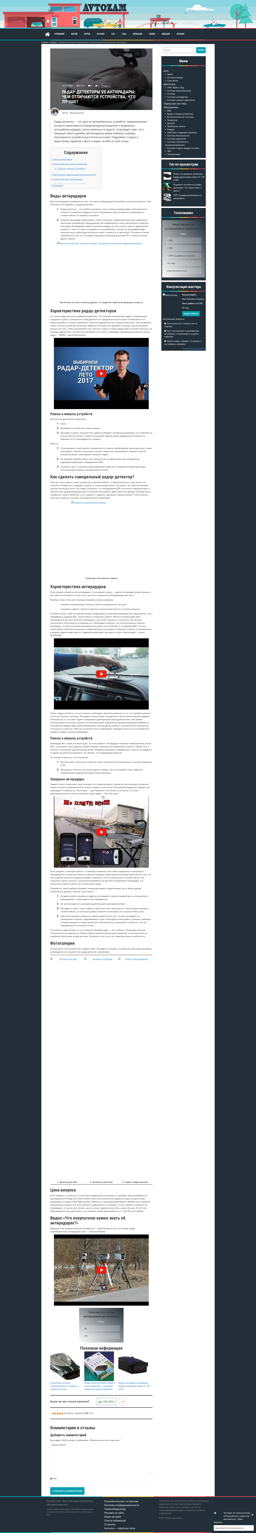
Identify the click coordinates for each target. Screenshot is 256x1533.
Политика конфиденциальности (121, 1505)
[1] (53, 1413)
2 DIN (170, 247)
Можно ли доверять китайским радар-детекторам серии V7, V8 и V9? (133, 1385)
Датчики (171, 123)
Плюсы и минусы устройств (70, 168)
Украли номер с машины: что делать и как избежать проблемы (182, 342)
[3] (57, 1413)
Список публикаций (115, 1520)
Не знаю (171, 263)
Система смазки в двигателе (181, 99)
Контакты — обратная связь (119, 1528)
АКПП (170, 74)
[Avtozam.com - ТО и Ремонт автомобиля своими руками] (128, 14)
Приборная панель (176, 126)
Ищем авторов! (112, 1516)
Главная (44, 42)
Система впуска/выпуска (179, 90)
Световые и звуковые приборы (182, 132)
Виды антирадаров (62, 159)
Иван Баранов (77, 112)
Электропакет (173, 154)
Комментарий (59, 1444)
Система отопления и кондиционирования (176, 143)
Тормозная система (175, 103)
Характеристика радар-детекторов (69, 163)
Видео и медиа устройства (180, 113)
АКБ (169, 110)
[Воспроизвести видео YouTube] (101, 373)
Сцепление (172, 80)
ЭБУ (169, 151)
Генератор (172, 119)
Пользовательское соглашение (121, 1501)
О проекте (109, 1524)
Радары (53, 42)
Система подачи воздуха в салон (183, 147)
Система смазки (175, 77)
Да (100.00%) (106, 1401)
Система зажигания (176, 138)
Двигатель (170, 84)
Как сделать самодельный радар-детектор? (74, 174)
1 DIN (170, 240)
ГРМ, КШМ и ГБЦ (175, 87)
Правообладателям (115, 1509)
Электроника (171, 107)
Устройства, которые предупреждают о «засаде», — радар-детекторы (65, 1385)
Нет (86, 1335)
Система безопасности (178, 135)
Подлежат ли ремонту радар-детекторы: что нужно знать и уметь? (187, 187)
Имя (54, 1478)
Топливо (171, 93)
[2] (55, 1413)
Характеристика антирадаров (67, 179)
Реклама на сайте (114, 1512)
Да (85, 1328)
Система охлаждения (177, 96)
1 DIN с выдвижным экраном (181, 255)
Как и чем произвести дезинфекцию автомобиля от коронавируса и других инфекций (181, 333)
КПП (166, 71)
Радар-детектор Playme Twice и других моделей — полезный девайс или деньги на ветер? (99, 1385)
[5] (62, 1413)
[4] (60, 1413)
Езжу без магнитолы (177, 270)
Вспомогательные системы (180, 116)
